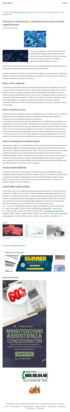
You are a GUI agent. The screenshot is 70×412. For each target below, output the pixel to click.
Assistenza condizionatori (17, 245)
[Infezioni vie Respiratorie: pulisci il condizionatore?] (13, 230)
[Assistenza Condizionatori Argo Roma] (35, 230)
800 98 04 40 (30, 201)
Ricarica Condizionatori (42, 208)
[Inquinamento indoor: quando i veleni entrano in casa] (57, 230)
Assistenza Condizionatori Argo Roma (34, 237)
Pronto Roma (7, 3)
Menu (65, 3)
